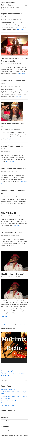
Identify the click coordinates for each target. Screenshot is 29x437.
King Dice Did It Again (7, 405)
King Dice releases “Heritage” (12, 274)
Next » (24, 325)
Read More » (20, 29)
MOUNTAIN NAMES (8, 213)
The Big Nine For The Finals (11, 233)
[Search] (26, 380)
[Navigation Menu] (26, 5)
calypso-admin (6, 19)
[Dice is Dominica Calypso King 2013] (12, 120)
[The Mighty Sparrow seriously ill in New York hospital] (14, 55)
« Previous (6, 325)
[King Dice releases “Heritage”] (14, 271)
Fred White (4, 435)
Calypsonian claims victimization (13, 169)
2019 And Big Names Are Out (9, 389)
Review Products (23, 435)
